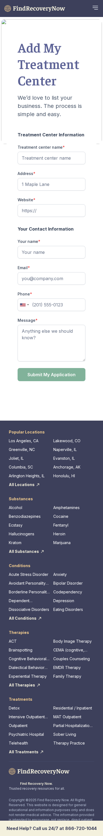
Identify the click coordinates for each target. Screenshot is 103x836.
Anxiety (60, 574)
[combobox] (24, 305)
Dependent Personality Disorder (27, 601)
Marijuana (62, 542)
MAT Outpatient (67, 716)
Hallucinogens (21, 534)
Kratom (15, 542)
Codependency (67, 592)
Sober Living (64, 734)
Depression (63, 600)
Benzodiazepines (25, 516)
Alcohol (15, 507)
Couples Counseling (71, 658)
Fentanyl (60, 525)
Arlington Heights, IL (26, 475)
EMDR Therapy (67, 667)
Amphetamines (66, 507)
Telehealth (18, 743)
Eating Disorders (68, 609)
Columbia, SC (21, 467)
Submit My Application (51, 374)
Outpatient (18, 725)
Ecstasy (16, 525)
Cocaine (60, 516)
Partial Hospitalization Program (72, 725)
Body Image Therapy (72, 641)
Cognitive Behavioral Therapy (27, 659)
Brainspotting (20, 650)
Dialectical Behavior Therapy (26, 667)
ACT (13, 641)
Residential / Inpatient (72, 708)
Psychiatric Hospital (26, 734)
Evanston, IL (64, 458)
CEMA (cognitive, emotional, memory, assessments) (70, 650)
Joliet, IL (16, 458)
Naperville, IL (65, 449)
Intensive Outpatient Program (27, 717)
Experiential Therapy (28, 676)
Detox (14, 708)
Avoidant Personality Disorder (27, 583)
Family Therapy (67, 676)
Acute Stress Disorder (28, 574)
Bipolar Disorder (68, 583)
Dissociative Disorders (29, 609)
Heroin (59, 534)
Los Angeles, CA (23, 440)
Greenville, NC (22, 449)
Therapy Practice (69, 743)
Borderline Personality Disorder (29, 592)
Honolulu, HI (64, 475)
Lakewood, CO (66, 440)
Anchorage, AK (66, 467)
